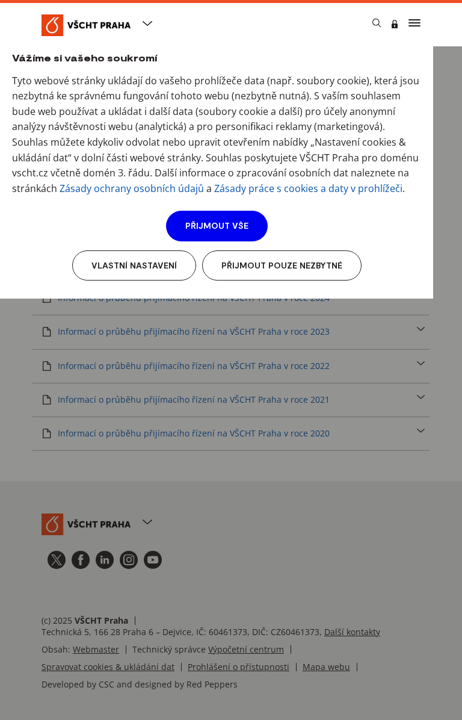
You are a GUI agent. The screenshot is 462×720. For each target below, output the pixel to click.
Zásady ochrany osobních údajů (132, 188)
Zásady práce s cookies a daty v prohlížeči (308, 188)
